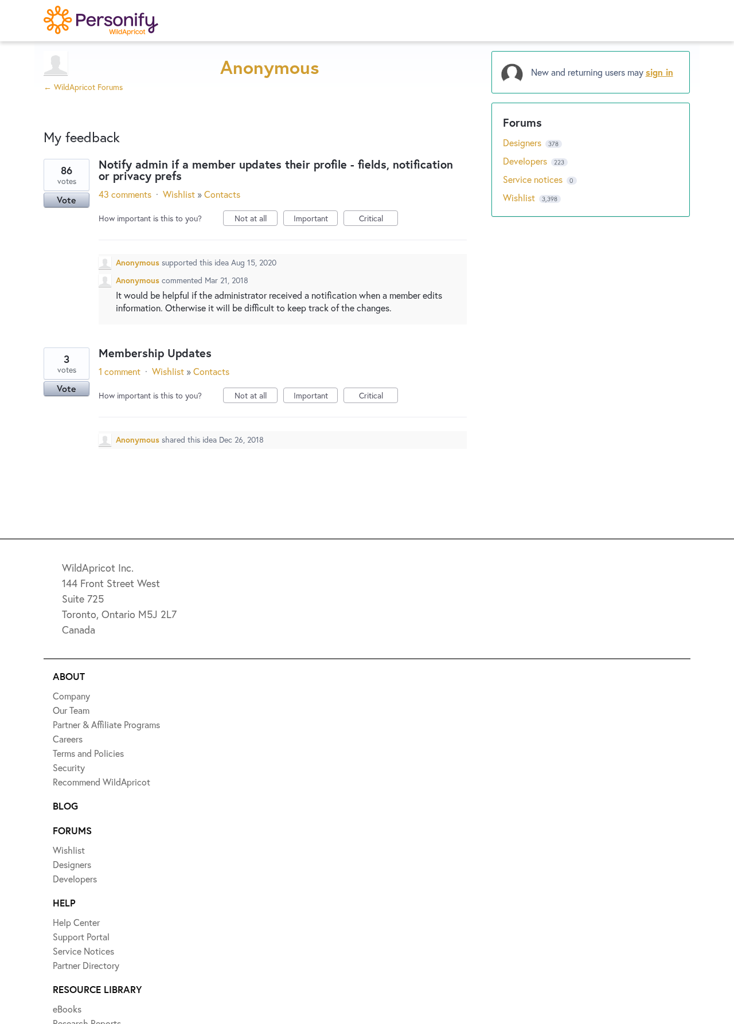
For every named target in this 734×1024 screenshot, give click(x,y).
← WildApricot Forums (83, 86)
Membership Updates (155, 353)
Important (316, 219)
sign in (659, 72)
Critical (378, 219)
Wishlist (179, 194)
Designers (523, 142)
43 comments (125, 194)
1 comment (119, 371)
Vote (66, 200)
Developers (526, 161)
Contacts (222, 194)
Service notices (534, 179)
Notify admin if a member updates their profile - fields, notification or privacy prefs (276, 170)
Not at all (256, 219)
